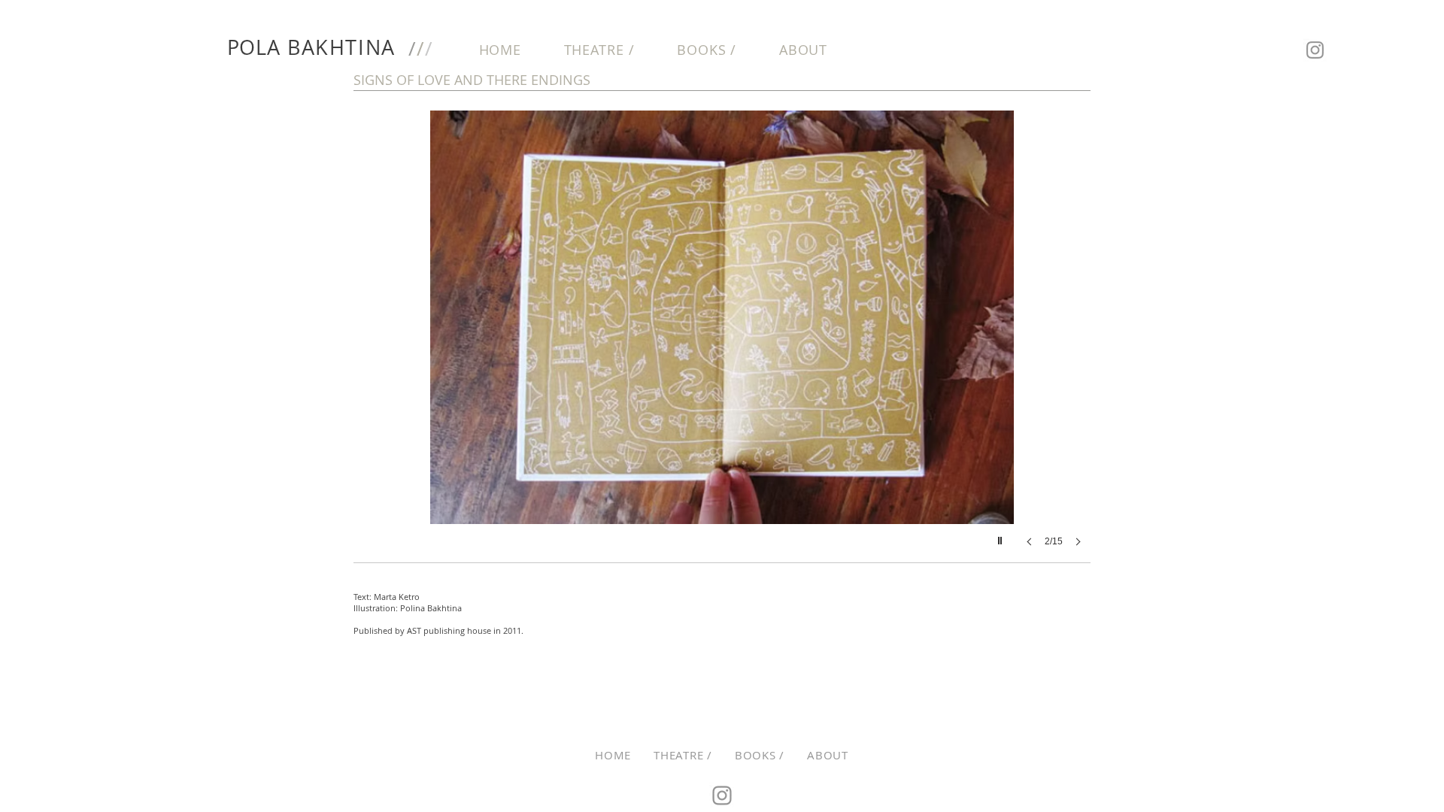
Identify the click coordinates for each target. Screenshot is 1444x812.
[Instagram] (1315, 50)
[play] (1002, 537)
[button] (722, 344)
